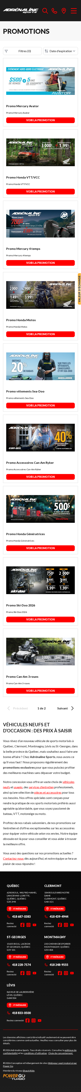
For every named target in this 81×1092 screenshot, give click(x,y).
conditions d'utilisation (35, 1053)
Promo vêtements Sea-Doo (25, 391)
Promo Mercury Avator (22, 106)
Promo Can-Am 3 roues (22, 676)
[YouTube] (34, 925)
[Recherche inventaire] (45, 10)
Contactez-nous (13, 858)
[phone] (54, 10)
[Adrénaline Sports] (21, 11)
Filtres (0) (24, 51)
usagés (18, 787)
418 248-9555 (59, 964)
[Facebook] (22, 925)
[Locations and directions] (63, 10)
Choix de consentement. (60, 1053)
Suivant (62, 708)
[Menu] (74, 10)
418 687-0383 (21, 916)
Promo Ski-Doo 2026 (20, 605)
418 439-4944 (59, 916)
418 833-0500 (21, 1013)
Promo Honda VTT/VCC (23, 177)
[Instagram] (28, 925)
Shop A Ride (28, 1070)
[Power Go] (40, 1077)
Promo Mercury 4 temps (23, 248)
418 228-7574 (21, 964)
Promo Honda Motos (21, 320)
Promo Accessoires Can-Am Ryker (30, 462)
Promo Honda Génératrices (25, 534)
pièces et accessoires (47, 792)
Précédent (20, 708)
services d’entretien (41, 787)
